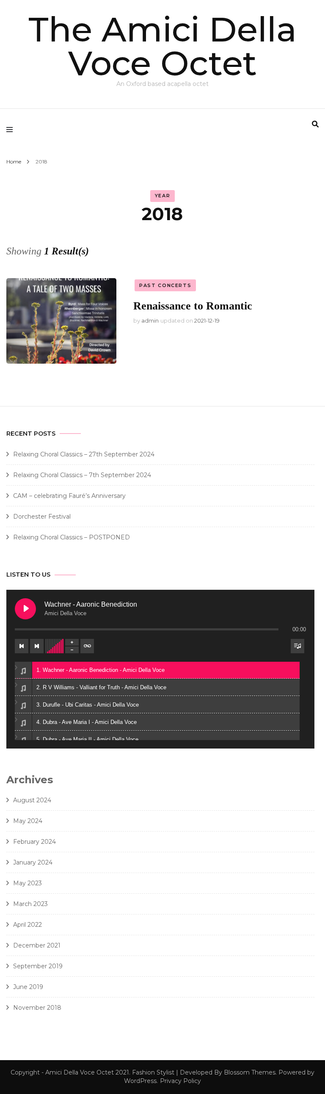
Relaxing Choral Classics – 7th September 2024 (82, 475)
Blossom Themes (249, 1072)
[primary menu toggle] (11, 129)
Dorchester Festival (42, 516)
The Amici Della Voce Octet (162, 46)
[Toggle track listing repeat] (87, 646)
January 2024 (32, 862)
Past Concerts (165, 285)
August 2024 (32, 800)
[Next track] (37, 646)
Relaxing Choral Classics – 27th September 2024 (83, 454)
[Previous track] (21, 646)
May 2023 (27, 883)
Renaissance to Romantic (192, 306)
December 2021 (37, 945)
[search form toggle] (315, 124)
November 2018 (37, 1007)
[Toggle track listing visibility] (297, 646)
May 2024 (27, 821)
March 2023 (30, 904)
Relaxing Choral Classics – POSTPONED (71, 537)
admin (150, 320)
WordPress (140, 1081)
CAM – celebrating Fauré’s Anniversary (69, 496)
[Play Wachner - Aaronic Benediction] (25, 608)
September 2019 (38, 966)
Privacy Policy (180, 1081)
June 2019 (28, 987)
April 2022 (27, 924)
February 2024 (34, 841)
